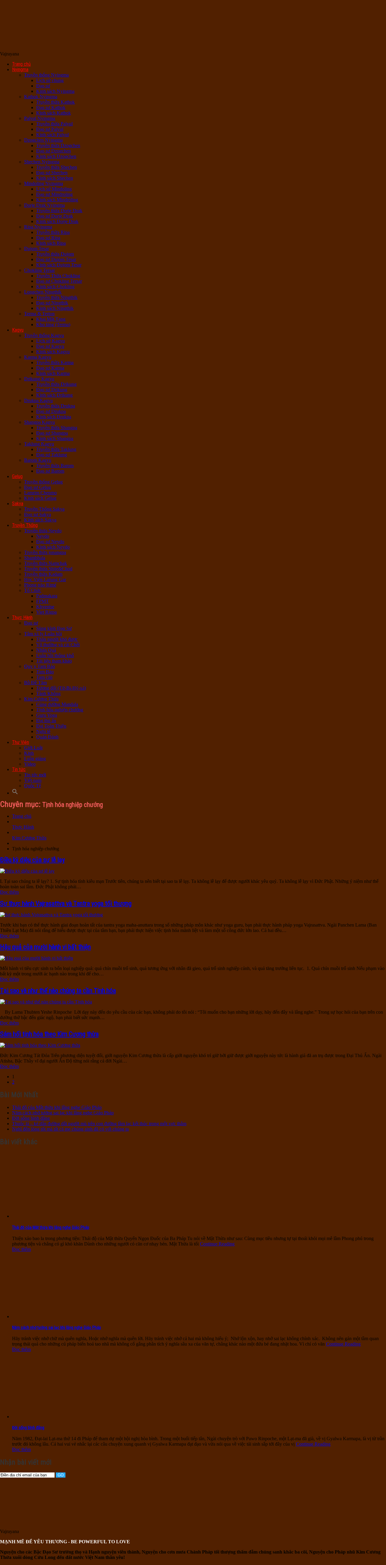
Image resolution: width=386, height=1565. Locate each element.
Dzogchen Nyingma (43, 140)
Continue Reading (217, 1243)
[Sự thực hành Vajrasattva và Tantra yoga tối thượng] (51, 914)
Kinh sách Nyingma (55, 91)
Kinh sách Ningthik (55, 308)
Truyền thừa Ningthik (57, 297)
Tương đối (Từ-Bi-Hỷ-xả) (61, 688)
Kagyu (18, 330)
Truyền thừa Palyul (54, 123)
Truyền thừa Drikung (56, 384)
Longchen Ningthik (43, 291)
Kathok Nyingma (40, 96)
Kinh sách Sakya (40, 519)
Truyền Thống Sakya (44, 509)
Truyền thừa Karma (55, 362)
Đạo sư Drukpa (51, 411)
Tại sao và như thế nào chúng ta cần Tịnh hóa (58, 990)
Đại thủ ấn (46, 720)
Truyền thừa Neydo (43, 530)
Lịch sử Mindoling (54, 188)
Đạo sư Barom (50, 471)
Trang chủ (21, 64)
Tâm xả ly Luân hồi (43, 633)
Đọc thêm (9, 892)
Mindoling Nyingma (43, 183)
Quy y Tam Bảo (39, 666)
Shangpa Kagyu (39, 422)
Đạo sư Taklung (51, 454)
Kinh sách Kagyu (53, 351)
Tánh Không (48, 693)
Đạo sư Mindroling (54, 194)
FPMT (42, 601)
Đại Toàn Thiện (51, 726)
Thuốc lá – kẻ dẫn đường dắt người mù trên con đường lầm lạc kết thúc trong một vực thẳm (99, 1123)
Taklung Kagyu (39, 443)
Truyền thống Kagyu (44, 335)
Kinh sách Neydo (53, 546)
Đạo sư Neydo (50, 541)
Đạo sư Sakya (37, 514)
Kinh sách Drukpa (53, 416)
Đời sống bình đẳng (31, 1118)
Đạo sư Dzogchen (53, 150)
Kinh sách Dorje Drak (57, 221)
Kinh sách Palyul (52, 134)
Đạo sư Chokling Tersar (59, 281)
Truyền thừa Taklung (56, 449)
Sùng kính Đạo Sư (54, 628)
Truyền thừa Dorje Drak (59, 210)
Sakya (17, 503)
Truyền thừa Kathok (55, 102)
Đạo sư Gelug (37, 487)
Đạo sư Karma (50, 367)
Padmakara (46, 595)
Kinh (29, 753)
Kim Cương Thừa (41, 698)
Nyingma (20, 69)
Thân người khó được (57, 639)
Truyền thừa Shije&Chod (48, 568)
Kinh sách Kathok (53, 112)
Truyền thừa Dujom (55, 254)
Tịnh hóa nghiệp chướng (59, 709)
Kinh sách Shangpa (54, 438)
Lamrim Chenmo (40, 492)
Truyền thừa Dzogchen (58, 145)
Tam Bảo (45, 671)
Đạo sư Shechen (52, 172)
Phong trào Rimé (40, 584)
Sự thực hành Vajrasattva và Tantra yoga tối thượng (65, 903)
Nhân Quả (46, 650)
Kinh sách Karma (53, 373)
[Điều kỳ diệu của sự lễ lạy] (27, 871)
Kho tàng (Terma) (53, 324)
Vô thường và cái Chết (58, 644)
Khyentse (45, 606)
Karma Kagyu (37, 357)
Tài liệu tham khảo (54, 660)
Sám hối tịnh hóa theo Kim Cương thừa (49, 1034)
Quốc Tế (32, 785)
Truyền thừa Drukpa (55, 405)
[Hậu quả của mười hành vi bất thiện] (36, 958)
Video (30, 764)
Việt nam (32, 780)
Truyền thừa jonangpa (45, 552)
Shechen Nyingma (41, 161)
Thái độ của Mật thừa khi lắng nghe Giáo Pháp (57, 1107)
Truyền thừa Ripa (53, 232)
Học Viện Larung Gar (45, 579)
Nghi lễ (43, 731)
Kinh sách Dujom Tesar (58, 264)
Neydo (42, 536)
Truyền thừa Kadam (43, 574)
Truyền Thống (25, 525)
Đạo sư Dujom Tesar (56, 259)
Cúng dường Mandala (57, 704)
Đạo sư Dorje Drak (54, 216)
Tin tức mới (35, 774)
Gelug (17, 476)
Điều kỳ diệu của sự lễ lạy (32, 860)
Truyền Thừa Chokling (58, 275)
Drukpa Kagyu (38, 400)
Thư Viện (20, 742)
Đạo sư (43, 85)
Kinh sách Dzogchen (56, 156)
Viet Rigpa (46, 612)
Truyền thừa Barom (55, 465)
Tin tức (19, 769)
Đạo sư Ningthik (52, 302)
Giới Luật (33, 747)
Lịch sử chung (50, 80)
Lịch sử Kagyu (50, 340)
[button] (15, 793)
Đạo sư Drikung (51, 389)
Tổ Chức (32, 590)
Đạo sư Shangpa (52, 433)
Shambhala (34, 557)
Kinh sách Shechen (54, 178)
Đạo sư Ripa (48, 237)
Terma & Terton (39, 313)
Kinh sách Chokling (55, 286)
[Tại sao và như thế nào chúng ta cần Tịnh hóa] (46, 1001)
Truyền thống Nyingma (46, 74)
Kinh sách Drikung (54, 395)
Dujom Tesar (36, 248)
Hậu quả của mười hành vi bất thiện (45, 947)
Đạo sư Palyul (49, 129)
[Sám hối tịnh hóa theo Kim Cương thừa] (40, 1045)
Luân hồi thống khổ (55, 655)
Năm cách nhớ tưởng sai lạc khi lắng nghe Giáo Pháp (63, 1112)
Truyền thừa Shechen (56, 167)
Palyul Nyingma (39, 118)
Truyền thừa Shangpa (56, 427)
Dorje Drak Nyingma (44, 205)
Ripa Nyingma (38, 226)
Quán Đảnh (47, 736)
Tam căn (44, 677)
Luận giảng (35, 758)
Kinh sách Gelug (40, 498)
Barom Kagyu (37, 460)
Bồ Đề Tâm (35, 682)
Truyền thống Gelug (43, 481)
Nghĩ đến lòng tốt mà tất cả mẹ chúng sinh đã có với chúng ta (70, 1129)
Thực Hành (22, 617)
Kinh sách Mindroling (57, 199)
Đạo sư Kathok (50, 107)
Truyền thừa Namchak (45, 563)
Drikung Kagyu (39, 378)
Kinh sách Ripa (51, 243)
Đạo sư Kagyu (50, 346)
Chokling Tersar (39, 270)
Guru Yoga (46, 715)
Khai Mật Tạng (50, 319)
